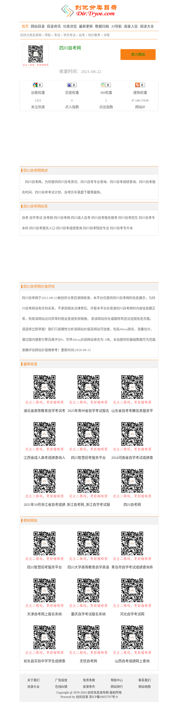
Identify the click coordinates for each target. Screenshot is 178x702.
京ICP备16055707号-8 (103, 697)
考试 (57, 35)
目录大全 (33, 686)
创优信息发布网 (98, 692)
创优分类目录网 (30, 35)
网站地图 (144, 686)
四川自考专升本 (121, 228)
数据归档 (102, 26)
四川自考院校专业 (96, 228)
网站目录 (38, 26)
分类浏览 (70, 26)
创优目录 (82, 697)
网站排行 (117, 686)
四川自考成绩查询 (69, 228)
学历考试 (69, 35)
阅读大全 (147, 26)
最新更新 (86, 26)
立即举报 (38, 329)
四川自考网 (62, 217)
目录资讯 (54, 26)
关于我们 (33, 680)
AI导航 (116, 26)
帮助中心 (117, 680)
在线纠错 (61, 686)
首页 (25, 26)
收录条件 (89, 686)
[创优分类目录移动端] (89, 10)
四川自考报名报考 (104, 217)
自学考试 (35, 217)
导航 (48, 35)
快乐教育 (94, 35)
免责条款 (89, 680)
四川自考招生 (128, 217)
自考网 (48, 217)
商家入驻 (131, 26)
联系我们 (144, 680)
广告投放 (61, 680)
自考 (82, 35)
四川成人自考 (81, 217)
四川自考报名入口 (42, 228)
